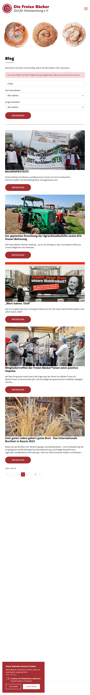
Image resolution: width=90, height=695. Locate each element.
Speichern (13, 687)
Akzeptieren (31, 687)
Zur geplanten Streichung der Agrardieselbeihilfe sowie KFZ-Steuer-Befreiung (43, 237)
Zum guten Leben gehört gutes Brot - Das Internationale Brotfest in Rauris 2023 (41, 439)
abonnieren (18, 115)
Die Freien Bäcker (13, 90)
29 (35, 474)
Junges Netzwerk (12, 102)
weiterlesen (18, 187)
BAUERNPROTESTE (17, 171)
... (15, 474)
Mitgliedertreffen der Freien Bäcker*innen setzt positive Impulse (41, 369)
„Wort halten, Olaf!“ (18, 303)
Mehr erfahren (11, 675)
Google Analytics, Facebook (26, 680)
